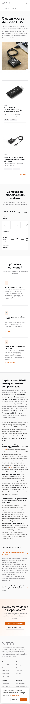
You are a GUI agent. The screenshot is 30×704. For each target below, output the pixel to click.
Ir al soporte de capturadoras (15, 623)
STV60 (5, 450)
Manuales (18, 667)
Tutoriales (19, 670)
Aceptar (23, 699)
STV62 (11, 467)
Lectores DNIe (6, 665)
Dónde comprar (6, 686)
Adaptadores (5, 673)
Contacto (18, 673)
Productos (9, 9)
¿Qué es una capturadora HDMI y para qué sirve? (13, 553)
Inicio (3, 9)
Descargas (19, 665)
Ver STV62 (7, 331)
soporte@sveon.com (22, 686)
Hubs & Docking (6, 670)
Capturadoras (5, 676)
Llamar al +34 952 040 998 (15, 627)
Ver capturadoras (9, 362)
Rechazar (14, 699)
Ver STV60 (7, 302)
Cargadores (5, 667)
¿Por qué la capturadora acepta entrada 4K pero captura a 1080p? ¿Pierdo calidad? (14, 588)
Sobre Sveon (5, 683)
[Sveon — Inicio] (7, 3)
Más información (14, 695)
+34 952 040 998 (20, 683)
